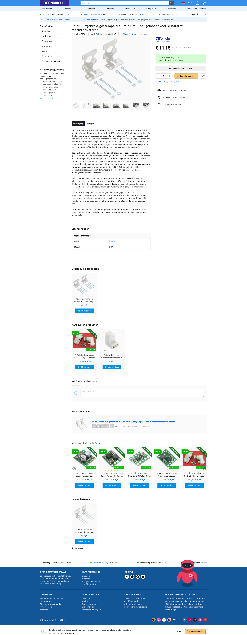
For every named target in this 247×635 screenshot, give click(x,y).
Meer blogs (170, 610)
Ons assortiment (89, 604)
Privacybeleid (46, 607)
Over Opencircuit (92, 594)
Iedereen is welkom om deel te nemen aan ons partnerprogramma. (52, 76)
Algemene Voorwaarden (51, 604)
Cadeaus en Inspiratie (196, 9)
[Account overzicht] (195, 3)
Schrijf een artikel (131, 601)
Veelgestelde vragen (91, 610)
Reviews (86, 601)
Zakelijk (195, 14)
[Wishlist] (188, 3)
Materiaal (171, 9)
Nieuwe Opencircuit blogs (180, 594)
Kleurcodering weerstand (135, 607)
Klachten (44, 610)
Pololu (112, 241)
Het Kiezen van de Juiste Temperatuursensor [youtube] (186, 601)
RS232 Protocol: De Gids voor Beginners (184, 607)
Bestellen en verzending (51, 598)
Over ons (86, 598)
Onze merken (46, 9)
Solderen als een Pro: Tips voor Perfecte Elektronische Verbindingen (186, 598)
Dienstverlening (132, 594)
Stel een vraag (87, 391)
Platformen (90, 9)
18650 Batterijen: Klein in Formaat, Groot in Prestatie (186, 604)
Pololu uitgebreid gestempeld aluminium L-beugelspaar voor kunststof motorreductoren (133, 422)
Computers (151, 9)
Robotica (110, 9)
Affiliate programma (132, 604)
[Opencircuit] (54, 3)
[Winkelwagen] (202, 3)
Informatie (46, 594)
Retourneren (46, 601)
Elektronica (69, 9)
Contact (204, 14)
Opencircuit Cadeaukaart (134, 598)
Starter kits (130, 9)
